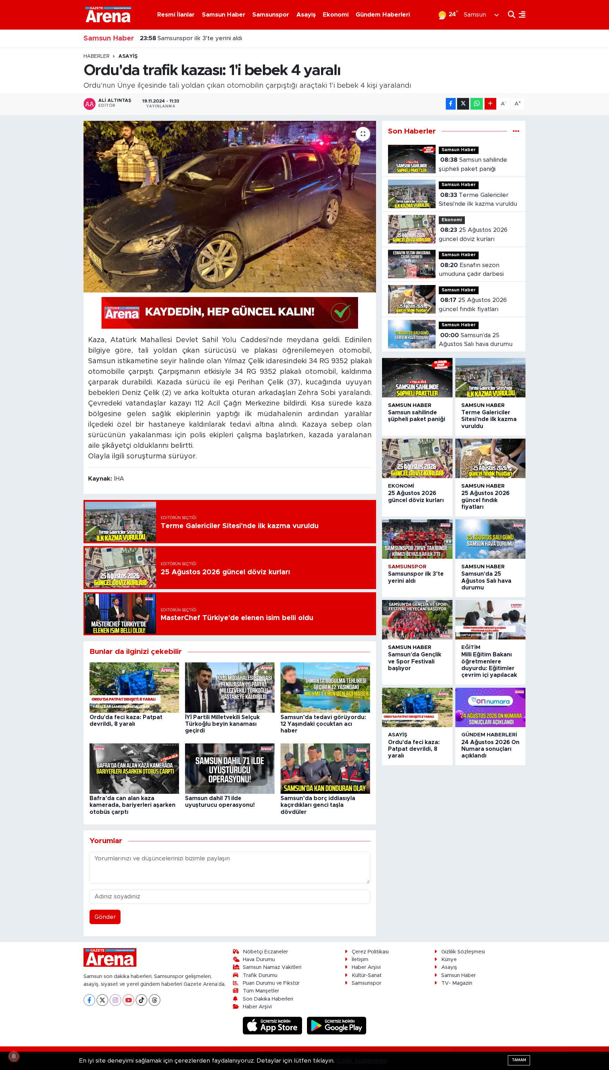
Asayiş (306, 15)
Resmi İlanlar (176, 15)
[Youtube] (128, 1000)
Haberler (97, 56)
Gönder (105, 917)
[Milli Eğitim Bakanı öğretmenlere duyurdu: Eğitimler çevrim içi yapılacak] (490, 619)
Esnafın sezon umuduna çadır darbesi (471, 269)
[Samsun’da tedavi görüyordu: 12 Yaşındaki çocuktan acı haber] (325, 687)
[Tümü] (516, 131)
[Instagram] (115, 1000)
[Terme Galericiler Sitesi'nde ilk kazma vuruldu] (490, 377)
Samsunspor (270, 15)
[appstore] (273, 1025)
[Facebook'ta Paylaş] (451, 104)
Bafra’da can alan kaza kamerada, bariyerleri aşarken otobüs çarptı (133, 805)
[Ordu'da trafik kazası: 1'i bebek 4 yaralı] (230, 206)
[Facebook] (89, 1000)
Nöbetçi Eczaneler (265, 951)
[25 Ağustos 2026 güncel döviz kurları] (417, 458)
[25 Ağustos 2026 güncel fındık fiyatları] (490, 458)
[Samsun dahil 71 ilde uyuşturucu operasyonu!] (230, 768)
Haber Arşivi (257, 1006)
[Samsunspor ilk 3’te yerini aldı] (417, 539)
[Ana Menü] (520, 15)
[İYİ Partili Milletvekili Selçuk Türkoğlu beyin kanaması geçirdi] (230, 687)
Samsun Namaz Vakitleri (272, 967)
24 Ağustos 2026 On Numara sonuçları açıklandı (490, 749)
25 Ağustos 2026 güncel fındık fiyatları (473, 304)
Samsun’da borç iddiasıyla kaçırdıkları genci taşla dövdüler (318, 805)
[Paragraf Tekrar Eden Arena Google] (230, 312)
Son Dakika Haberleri (268, 999)
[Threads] (154, 1000)
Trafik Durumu (260, 975)
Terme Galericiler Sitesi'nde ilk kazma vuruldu (478, 199)
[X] (102, 1000)
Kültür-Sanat (367, 975)
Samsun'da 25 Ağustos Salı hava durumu (475, 339)
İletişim (360, 959)
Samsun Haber (223, 15)
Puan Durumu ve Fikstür (271, 983)
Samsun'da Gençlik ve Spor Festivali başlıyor (211, 47)
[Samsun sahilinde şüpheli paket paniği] (417, 377)
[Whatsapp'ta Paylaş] (476, 104)
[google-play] (337, 1025)
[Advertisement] (52, 159)
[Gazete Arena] (108, 14)
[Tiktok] (141, 1000)
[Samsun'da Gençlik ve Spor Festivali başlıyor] (417, 619)
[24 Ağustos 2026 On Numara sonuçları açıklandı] (490, 707)
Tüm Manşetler (261, 991)
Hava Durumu (259, 959)
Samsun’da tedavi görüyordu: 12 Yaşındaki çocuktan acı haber (323, 724)
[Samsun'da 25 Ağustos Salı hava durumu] (490, 539)
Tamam (519, 1060)
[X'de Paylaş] (463, 104)
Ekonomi (336, 15)
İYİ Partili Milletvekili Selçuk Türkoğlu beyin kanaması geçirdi (222, 724)
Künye (449, 959)
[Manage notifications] (13, 1056)
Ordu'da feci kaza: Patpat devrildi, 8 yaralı (414, 749)
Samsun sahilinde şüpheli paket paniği (473, 164)
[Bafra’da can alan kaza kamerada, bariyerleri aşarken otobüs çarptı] (134, 768)
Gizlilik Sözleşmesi (463, 951)
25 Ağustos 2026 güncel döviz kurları (473, 234)
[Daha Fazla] (490, 104)
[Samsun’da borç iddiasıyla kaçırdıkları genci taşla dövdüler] (325, 768)
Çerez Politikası (370, 951)
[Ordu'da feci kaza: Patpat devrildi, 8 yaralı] (134, 687)
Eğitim (470, 647)
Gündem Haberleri (383, 15)
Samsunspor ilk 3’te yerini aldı (191, 29)
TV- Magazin (456, 983)
